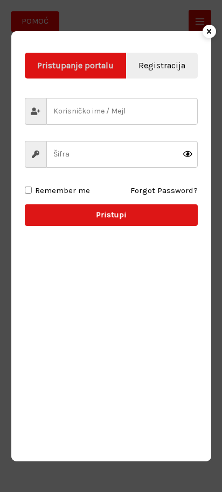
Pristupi (111, 214)
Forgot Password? (164, 190)
